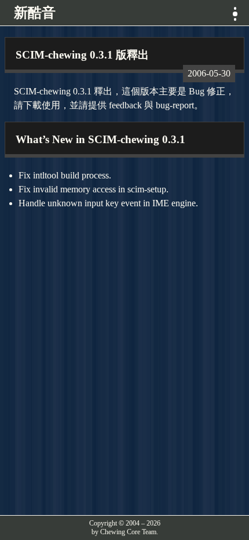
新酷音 (35, 12)
